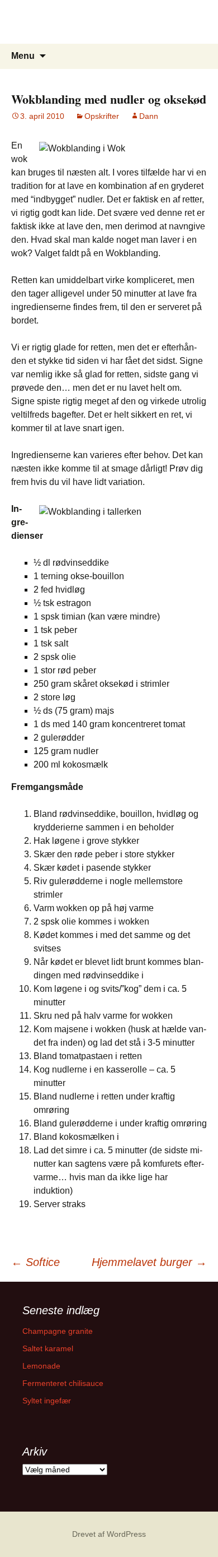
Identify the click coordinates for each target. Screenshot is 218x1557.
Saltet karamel (47, 1348)
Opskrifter (101, 116)
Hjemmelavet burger (149, 1262)
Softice (35, 1262)
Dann (148, 116)
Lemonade (41, 1365)
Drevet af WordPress (109, 1534)
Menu (23, 56)
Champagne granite (57, 1331)
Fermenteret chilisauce (62, 1383)
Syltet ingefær (46, 1400)
